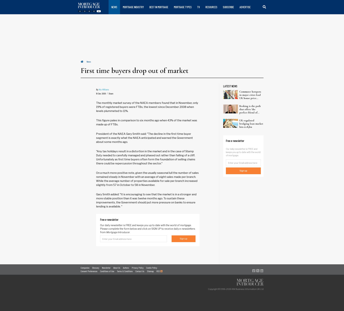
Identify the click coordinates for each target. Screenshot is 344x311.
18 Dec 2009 (101, 93)
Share (111, 93)
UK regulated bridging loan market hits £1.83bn (251, 124)
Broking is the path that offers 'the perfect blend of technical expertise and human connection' (250, 109)
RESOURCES (211, 7)
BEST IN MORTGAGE (158, 7)
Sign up (183, 238)
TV (198, 7)
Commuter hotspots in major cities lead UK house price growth (250, 95)
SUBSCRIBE (228, 7)
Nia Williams (104, 89)
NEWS (114, 7)
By (102, 89)
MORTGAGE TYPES (183, 7)
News (89, 61)
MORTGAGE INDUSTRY (133, 7)
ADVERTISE (245, 7)
